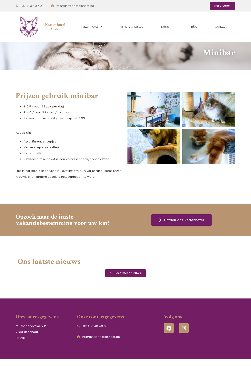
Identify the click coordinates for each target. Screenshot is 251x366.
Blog (194, 26)
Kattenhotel (89, 26)
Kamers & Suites (131, 26)
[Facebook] (169, 328)
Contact (220, 26)
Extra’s (165, 26)
